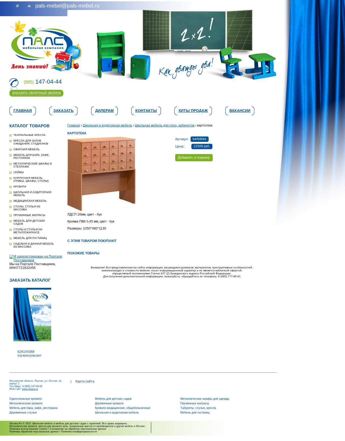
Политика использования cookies (28, 429)
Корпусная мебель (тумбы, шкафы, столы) (31, 179)
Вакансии (239, 110)
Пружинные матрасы (29, 215)
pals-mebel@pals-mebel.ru (67, 6)
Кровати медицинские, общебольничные (122, 407)
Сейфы (18, 172)
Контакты (146, 110)
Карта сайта (84, 381)
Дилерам (104, 110)
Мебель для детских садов (113, 398)
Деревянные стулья (23, 412)
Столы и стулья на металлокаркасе (27, 231)
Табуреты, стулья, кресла (198, 407)
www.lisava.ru (30, 389)
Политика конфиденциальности (79, 431)
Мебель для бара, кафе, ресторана (33, 407)
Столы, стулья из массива (26, 208)
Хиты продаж (193, 110)
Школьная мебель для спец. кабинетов (164, 125)
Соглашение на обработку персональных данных (78, 429)
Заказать (63, 110)
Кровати (19, 186)
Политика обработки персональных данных (34, 431)
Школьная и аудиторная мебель (107, 125)
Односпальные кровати (25, 398)
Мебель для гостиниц (30, 238)
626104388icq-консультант (30, 353)
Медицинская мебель (30, 200)
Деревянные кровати (109, 403)
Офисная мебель (26, 149)
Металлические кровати (25, 403)
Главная (22, 110)
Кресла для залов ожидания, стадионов (30, 142)
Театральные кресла (29, 135)
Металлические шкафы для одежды (204, 398)
